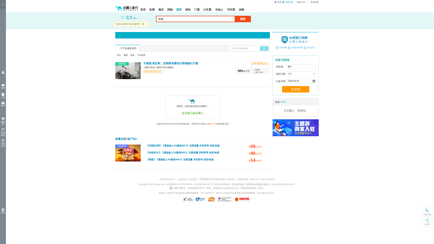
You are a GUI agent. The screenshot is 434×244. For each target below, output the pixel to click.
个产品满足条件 (127, 48)
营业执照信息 (238, 184)
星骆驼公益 (243, 179)
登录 (279, 2)
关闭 (147, 24)
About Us (254, 179)
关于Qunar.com (166, 179)
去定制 (295, 89)
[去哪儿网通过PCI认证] (211, 199)
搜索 (242, 18)
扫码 (3, 212)
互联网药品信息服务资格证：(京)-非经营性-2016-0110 (270, 184)
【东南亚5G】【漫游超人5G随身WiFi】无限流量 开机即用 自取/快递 (182, 152)
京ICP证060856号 (222, 184)
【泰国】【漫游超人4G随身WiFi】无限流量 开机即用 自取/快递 (180, 159)
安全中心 (231, 179)
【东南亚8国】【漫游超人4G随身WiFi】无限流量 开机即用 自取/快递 (183, 145)
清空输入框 (232, 19)
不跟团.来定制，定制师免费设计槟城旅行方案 (170, 63)
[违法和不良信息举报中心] (224, 199)
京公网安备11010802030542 (179, 184)
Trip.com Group (268, 179)
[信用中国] (242, 199)
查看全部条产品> (126, 138)
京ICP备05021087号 (203, 184)
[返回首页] (126, 7)
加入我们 (193, 179)
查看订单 (301, 2)
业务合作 (183, 179)
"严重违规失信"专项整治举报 (212, 179)
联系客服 (315, 2)
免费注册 (289, 2)
